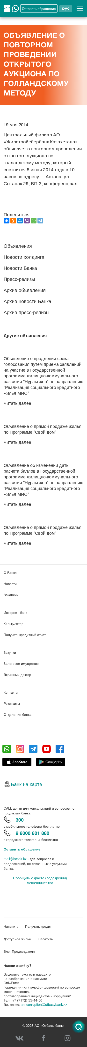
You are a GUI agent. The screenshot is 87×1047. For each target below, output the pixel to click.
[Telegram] (40, 220)
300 (20, 819)
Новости (10, 583)
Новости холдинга (24, 256)
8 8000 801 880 (32, 832)
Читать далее (17, 403)
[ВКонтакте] (6, 220)
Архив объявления (25, 289)
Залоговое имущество (21, 663)
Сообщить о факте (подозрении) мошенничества (40, 880)
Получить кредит (38, 926)
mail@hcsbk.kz (15, 858)
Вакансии (11, 594)
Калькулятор (13, 623)
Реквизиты (12, 703)
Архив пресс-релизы (26, 312)
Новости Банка (20, 267)
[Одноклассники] (13, 220)
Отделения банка (17, 714)
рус (65, 8)
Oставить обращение (39, 8)
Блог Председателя (19, 951)
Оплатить (45, 938)
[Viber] (27, 220)
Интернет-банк (15, 612)
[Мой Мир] (20, 220)
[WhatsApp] (33, 220)
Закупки (10, 652)
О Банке (10, 572)
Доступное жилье (17, 938)
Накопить (11, 926)
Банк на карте (26, 783)
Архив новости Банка (27, 301)
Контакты (11, 692)
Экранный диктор (17, 674)
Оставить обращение (22, 849)
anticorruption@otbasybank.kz (44, 1004)
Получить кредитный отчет (25, 634)
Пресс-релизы (19, 278)
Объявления (18, 245)
